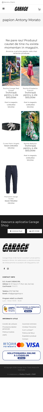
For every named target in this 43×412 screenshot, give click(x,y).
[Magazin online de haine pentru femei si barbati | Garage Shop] (16, 248)
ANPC (4, 335)
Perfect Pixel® (25, 374)
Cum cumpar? (27, 330)
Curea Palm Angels (11, 143)
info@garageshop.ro (15, 293)
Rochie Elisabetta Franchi (30, 89)
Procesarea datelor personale (9, 328)
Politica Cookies (8, 332)
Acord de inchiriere (29, 324)
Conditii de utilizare (9, 324)
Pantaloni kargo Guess (11, 198)
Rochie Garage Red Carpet (11, 89)
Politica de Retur (28, 333)
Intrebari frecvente (29, 327)
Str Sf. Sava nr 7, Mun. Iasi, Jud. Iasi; (21, 284)
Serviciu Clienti (9, 2)
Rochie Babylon (30, 143)
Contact (25, 339)
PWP (34, 374)
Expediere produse (29, 336)
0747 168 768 (13, 291)
